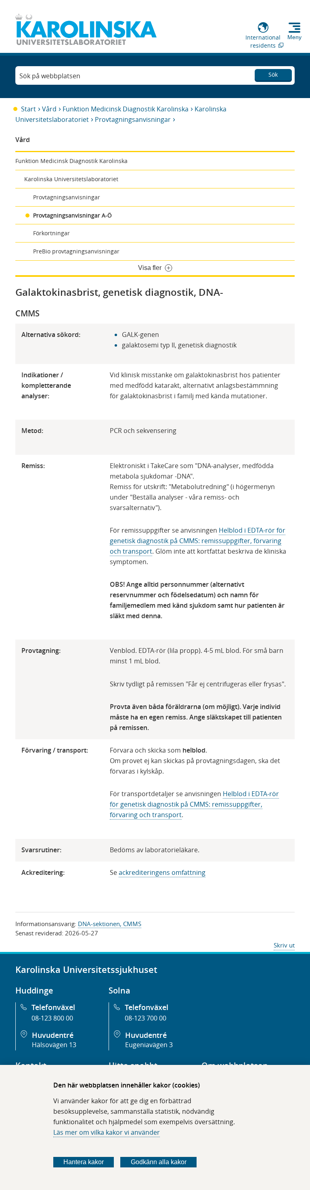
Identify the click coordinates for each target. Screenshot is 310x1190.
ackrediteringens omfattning (162, 872)
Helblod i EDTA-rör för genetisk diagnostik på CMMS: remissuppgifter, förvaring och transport (197, 541)
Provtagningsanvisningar (133, 119)
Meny (294, 37)
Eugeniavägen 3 (149, 1044)
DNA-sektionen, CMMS (109, 924)
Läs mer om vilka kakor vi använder (106, 1132)
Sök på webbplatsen (49, 75)
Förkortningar (51, 233)
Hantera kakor (83, 1162)
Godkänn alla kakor (158, 1162)
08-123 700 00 (145, 1018)
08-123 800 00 (52, 1018)
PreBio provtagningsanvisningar (76, 251)
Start (28, 109)
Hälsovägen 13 (54, 1044)
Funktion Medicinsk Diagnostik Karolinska (126, 109)
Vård (49, 109)
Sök (273, 74)
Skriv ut (284, 945)
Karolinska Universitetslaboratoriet (71, 179)
